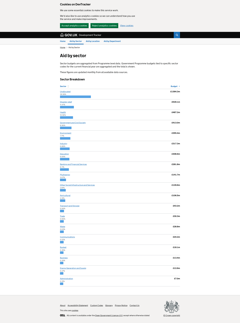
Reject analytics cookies (104, 25)
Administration (66, 278)
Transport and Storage (69, 206)
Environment (65, 133)
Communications (67, 237)
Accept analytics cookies (74, 25)
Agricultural (65, 195)
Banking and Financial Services (73, 164)
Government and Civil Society (73, 123)
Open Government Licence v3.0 (108, 315)
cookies (75, 310)
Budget (63, 247)
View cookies (126, 25)
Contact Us (134, 305)
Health (63, 112)
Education (64, 154)
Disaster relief (66, 102)
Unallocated (65, 91)
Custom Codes (96, 305)
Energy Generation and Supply (73, 268)
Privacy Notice (121, 305)
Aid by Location (93, 41)
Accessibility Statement (78, 305)
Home (63, 41)
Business (64, 258)
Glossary (109, 305)
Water (62, 226)
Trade (62, 216)
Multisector (65, 175)
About (62, 305)
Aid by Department (112, 41)
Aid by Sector (76, 41)
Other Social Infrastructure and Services (77, 185)
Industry (63, 143)
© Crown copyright (171, 315)
